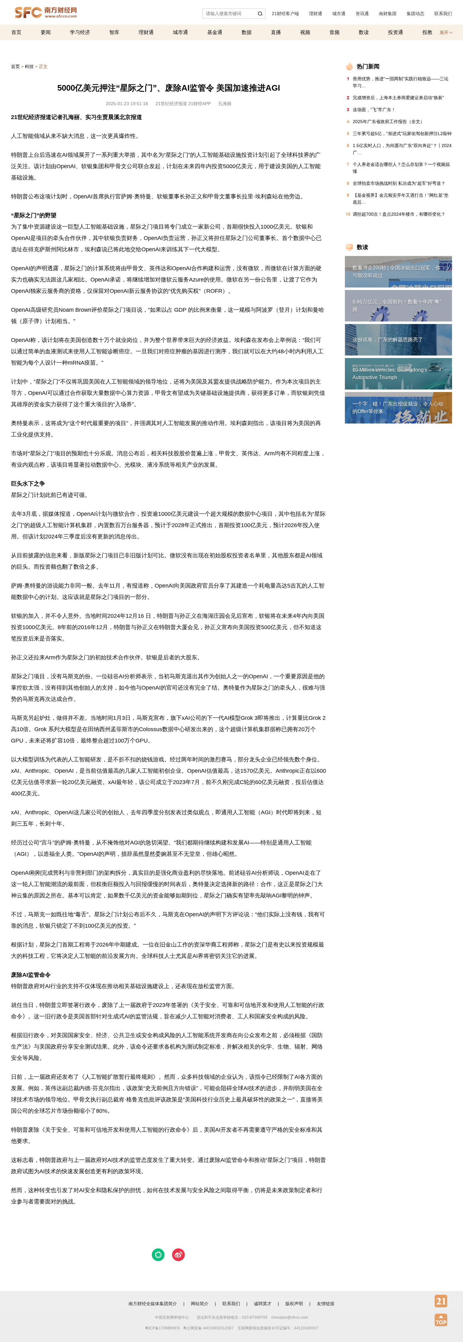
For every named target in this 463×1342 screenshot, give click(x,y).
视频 (305, 32)
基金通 (214, 32)
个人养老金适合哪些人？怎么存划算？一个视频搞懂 (401, 168)
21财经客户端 (285, 13)
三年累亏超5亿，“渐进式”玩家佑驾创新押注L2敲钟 (402, 133)
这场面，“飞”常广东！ (374, 109)
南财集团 (388, 13)
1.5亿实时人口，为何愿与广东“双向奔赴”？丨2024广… (402, 149)
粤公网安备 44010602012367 (208, 1328)
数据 (247, 32)
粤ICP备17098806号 (162, 1328)
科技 (29, 66)
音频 (334, 32)
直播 (276, 32)
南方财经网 (45, 10)
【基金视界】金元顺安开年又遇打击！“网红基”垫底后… (401, 199)
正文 (43, 66)
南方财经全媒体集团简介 (153, 1303)
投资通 (395, 32)
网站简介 (200, 1303)
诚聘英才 (263, 1303)
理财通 (315, 13)
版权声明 (294, 1303)
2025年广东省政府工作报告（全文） (389, 121)
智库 (114, 32)
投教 (427, 32)
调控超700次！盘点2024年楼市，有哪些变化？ (399, 214)
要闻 (46, 32)
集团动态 (415, 13)
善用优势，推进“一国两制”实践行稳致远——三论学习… (401, 82)
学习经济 (80, 32)
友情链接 (325, 1303)
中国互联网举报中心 (172, 1317)
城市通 (339, 13)
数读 (364, 32)
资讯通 (362, 13)
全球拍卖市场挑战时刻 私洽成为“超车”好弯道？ (399, 183)
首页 (16, 32)
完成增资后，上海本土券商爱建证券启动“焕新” (398, 97)
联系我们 (443, 13)
